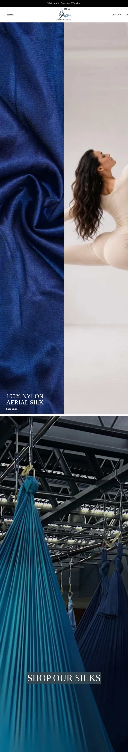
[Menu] (3, 14)
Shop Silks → (13, 409)
